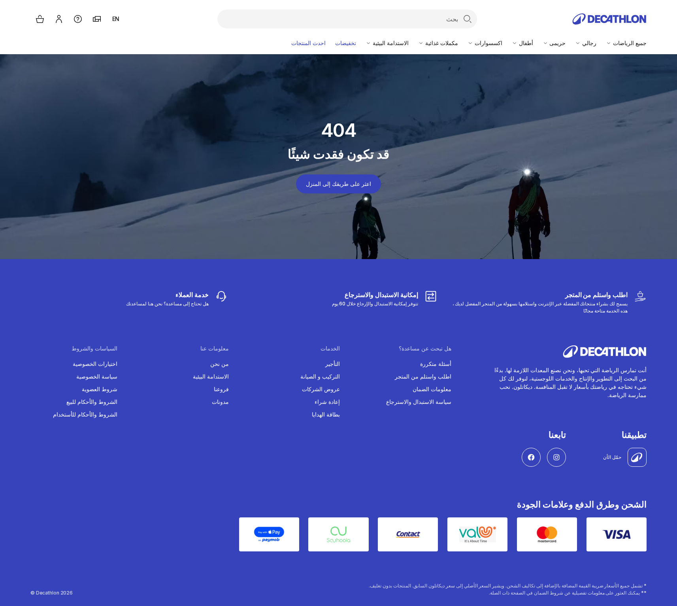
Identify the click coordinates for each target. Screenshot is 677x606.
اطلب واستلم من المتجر (423, 376)
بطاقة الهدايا (326, 414)
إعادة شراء (327, 401)
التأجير (332, 363)
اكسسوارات (487, 43)
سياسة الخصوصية (96, 376)
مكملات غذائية (441, 43)
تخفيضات (345, 43)
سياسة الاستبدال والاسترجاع (418, 401)
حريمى (557, 43)
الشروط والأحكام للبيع (91, 401)
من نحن (219, 363)
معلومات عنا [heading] (214, 348)
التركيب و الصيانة (320, 376)
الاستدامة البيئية (390, 43)
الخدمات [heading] (330, 348)
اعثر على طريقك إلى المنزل (338, 183)
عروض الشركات (321, 389)
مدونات (220, 401)
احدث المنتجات (308, 43)
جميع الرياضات (629, 43)
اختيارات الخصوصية (95, 363)
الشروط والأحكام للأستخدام (85, 414)
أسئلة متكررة (435, 363)
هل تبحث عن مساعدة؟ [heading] (425, 348)
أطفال (525, 43)
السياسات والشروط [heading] (94, 348)
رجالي (588, 43)
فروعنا (221, 389)
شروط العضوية (99, 389)
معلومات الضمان (432, 389)
